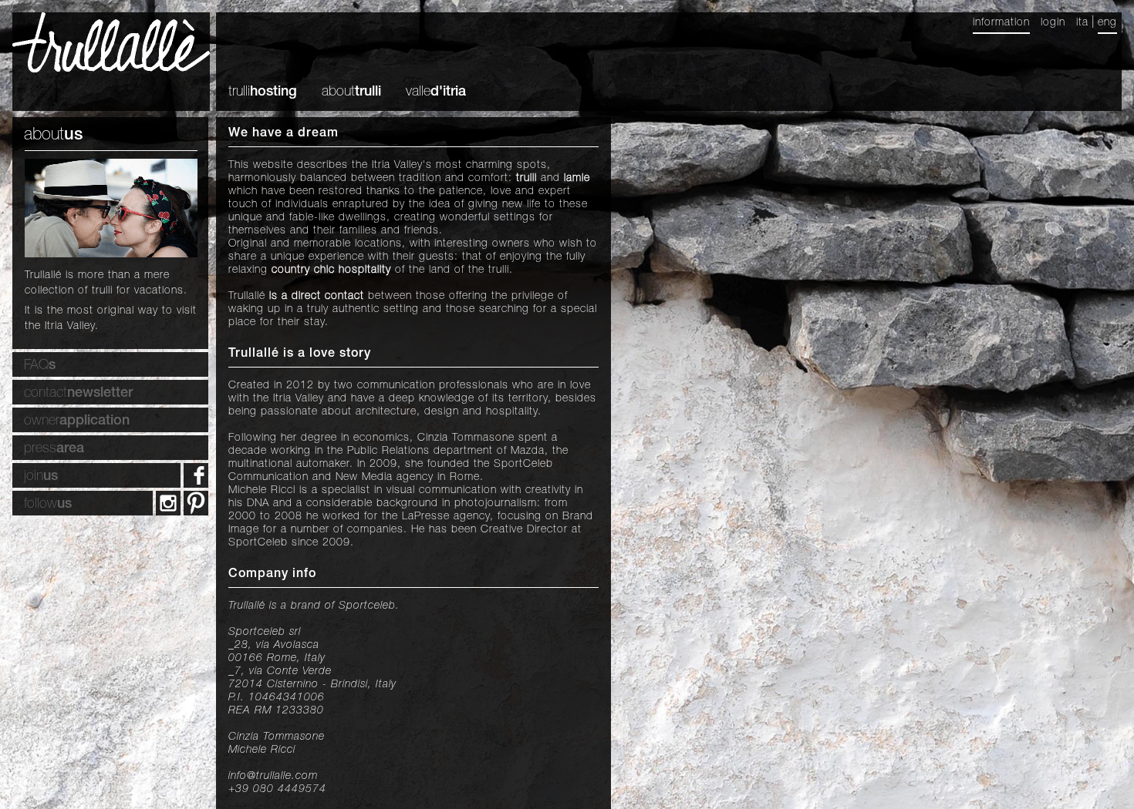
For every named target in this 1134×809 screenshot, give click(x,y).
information (1001, 23)
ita (1082, 23)
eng (1107, 23)
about (351, 92)
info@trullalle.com (273, 776)
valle (436, 92)
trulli (262, 92)
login (1053, 23)
